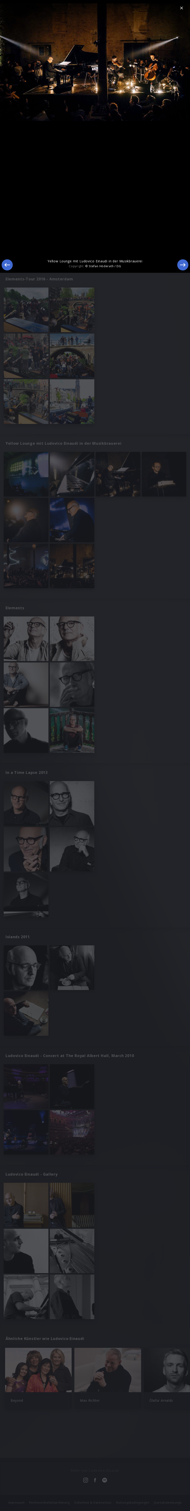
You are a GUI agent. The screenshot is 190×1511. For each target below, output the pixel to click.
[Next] (182, 264)
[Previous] (7, 264)
